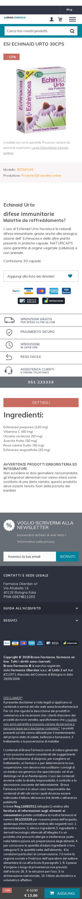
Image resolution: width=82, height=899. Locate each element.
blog (69, 9)
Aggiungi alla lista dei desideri (30, 276)
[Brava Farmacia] (14, 17)
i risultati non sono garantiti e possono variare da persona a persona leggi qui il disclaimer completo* (40, 724)
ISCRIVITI (67, 556)
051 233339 (41, 382)
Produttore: (11, 175)
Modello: (9, 170)
